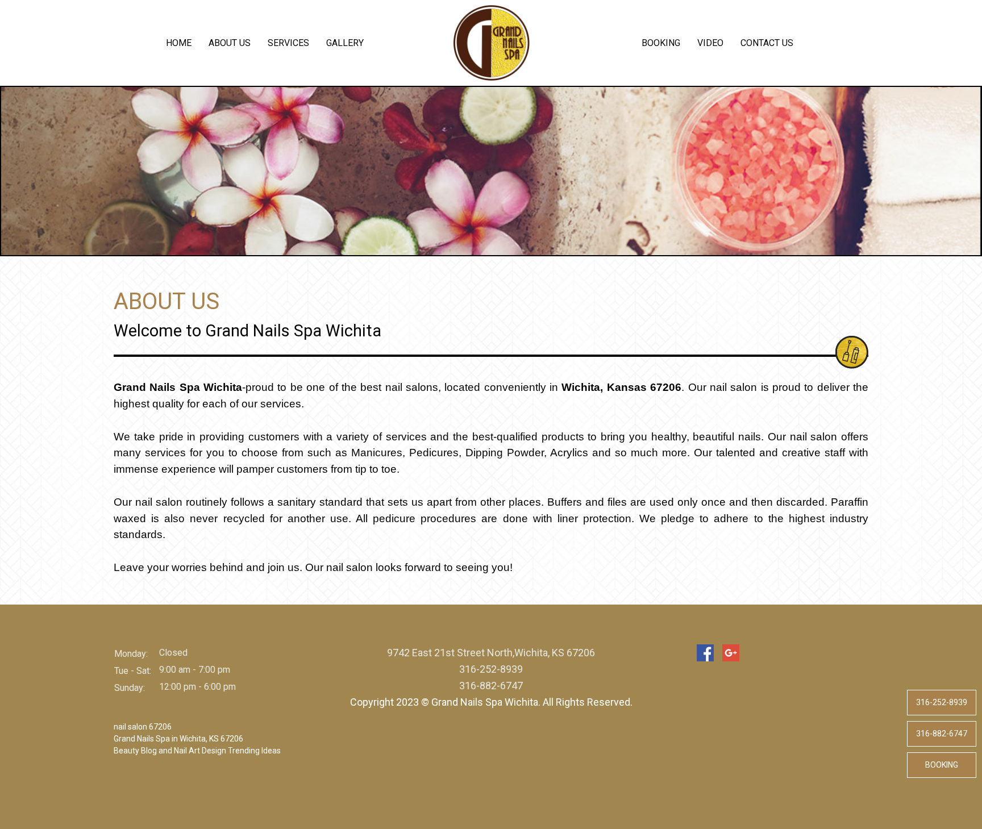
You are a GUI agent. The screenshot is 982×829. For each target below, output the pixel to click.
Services (288, 43)
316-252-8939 (941, 702)
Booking (661, 43)
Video (710, 43)
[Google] (730, 652)
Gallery (345, 43)
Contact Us (766, 43)
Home (179, 43)
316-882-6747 (941, 733)
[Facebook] (705, 652)
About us (230, 43)
